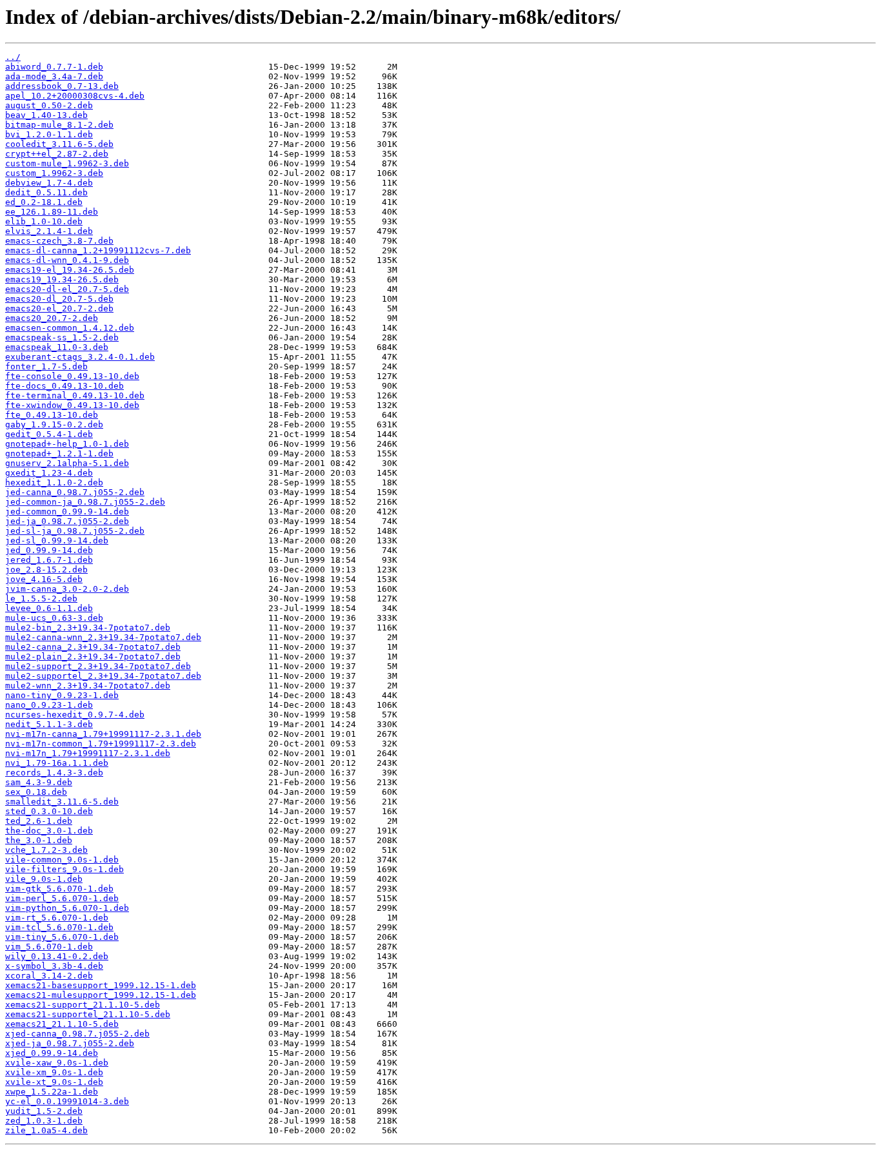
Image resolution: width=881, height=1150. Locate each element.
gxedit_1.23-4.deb (49, 473)
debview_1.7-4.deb (49, 183)
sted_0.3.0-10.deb (49, 811)
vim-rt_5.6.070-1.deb (56, 917)
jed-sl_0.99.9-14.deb (56, 540)
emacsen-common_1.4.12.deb (69, 328)
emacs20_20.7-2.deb (51, 318)
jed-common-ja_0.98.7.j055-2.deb (85, 502)
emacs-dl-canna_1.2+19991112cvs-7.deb (98, 250)
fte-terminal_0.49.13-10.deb (74, 395)
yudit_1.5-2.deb (44, 1111)
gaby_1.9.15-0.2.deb (54, 424)
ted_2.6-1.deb (38, 821)
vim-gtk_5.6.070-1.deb (59, 888)
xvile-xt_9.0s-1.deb (54, 1082)
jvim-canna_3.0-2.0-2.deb (67, 589)
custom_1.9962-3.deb (54, 173)
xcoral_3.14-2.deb (49, 975)
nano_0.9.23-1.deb (49, 705)
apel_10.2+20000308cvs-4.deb (74, 96)
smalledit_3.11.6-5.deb (62, 801)
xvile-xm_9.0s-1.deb (54, 1072)
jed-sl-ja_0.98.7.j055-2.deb (74, 531)
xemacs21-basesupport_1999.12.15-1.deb (100, 985)
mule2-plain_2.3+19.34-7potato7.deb (93, 656)
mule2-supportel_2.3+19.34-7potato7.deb (103, 676)
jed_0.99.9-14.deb (49, 550)
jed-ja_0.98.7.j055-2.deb (67, 521)
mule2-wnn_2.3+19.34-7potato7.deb (87, 685)
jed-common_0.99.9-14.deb (67, 511)
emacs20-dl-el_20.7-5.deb (67, 289)
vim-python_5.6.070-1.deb (67, 908)
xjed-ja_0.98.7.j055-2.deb (69, 1043)
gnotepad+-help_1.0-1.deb (67, 444)
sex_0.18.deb (36, 792)
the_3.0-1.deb (38, 840)
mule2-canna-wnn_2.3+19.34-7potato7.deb (103, 637)
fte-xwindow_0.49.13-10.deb (72, 405)
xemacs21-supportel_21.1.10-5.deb (87, 1014)
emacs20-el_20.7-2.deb (59, 308)
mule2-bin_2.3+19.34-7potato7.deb (87, 627)
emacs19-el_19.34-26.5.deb (69, 270)
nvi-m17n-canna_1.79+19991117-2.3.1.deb (103, 734)
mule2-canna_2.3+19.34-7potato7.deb (93, 647)
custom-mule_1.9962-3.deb (67, 163)
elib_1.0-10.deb (44, 221)
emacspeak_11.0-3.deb (56, 347)
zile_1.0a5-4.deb (46, 1130)
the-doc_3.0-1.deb (49, 830)
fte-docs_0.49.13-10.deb (64, 386)
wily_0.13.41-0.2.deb (56, 956)
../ (13, 57)
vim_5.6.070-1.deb (49, 946)
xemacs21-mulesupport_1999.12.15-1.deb (100, 995)
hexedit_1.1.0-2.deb (54, 482)
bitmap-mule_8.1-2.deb (59, 125)
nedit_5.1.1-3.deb (49, 724)
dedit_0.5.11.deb (46, 192)
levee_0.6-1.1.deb (49, 608)
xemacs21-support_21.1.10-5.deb (82, 1004)
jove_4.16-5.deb (44, 579)
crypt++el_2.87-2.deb (56, 154)
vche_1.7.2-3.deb (46, 850)
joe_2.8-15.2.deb (46, 569)
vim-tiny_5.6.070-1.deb (62, 937)
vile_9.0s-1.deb (44, 879)
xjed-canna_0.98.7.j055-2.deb (77, 1033)
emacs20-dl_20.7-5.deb (59, 299)
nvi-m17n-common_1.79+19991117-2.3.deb (100, 743)
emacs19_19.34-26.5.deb (62, 279)
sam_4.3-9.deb (38, 782)
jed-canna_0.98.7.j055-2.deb (74, 492)
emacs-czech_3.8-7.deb (59, 241)
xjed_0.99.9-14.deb (51, 1053)
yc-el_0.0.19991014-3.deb (67, 1101)
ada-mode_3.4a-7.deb (54, 76)
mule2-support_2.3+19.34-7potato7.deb (98, 666)
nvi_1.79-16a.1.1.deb (56, 763)
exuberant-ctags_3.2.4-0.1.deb (80, 357)
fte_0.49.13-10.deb (51, 415)
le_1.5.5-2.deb (41, 598)
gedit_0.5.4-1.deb (49, 434)
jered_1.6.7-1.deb (49, 560)
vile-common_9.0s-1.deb (62, 859)
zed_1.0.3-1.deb (44, 1121)
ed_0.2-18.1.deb (44, 202)
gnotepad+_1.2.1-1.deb (59, 453)
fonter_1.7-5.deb (46, 366)
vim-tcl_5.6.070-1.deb (59, 927)
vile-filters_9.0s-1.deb (64, 869)
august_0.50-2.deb (49, 105)
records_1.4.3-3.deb (54, 772)
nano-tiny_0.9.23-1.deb (62, 695)
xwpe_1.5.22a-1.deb (51, 1091)
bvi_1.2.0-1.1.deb (49, 134)
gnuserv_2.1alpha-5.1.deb (67, 463)
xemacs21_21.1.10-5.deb (62, 1024)
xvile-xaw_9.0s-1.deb (56, 1062)
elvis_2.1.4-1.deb (49, 231)
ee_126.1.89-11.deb (51, 212)
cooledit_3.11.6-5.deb (59, 144)
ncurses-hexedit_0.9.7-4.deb (74, 714)
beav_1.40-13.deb (46, 115)
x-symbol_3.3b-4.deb (54, 966)
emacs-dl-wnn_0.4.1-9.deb (67, 260)
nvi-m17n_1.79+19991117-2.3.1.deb (87, 753)
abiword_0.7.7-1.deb (54, 67)
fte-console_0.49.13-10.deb (72, 376)
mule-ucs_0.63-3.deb (54, 618)
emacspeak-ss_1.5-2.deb (62, 337)
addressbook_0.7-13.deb (62, 86)
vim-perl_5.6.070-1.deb (62, 898)
